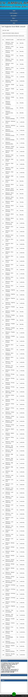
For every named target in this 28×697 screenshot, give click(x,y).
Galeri (14, 23)
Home (14, 10)
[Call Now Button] (14, 694)
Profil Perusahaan (13, 13)
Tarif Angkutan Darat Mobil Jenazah (13, 27)
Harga (13, 18)
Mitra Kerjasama (14, 20)
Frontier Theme (24, 695)
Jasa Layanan (13, 15)
